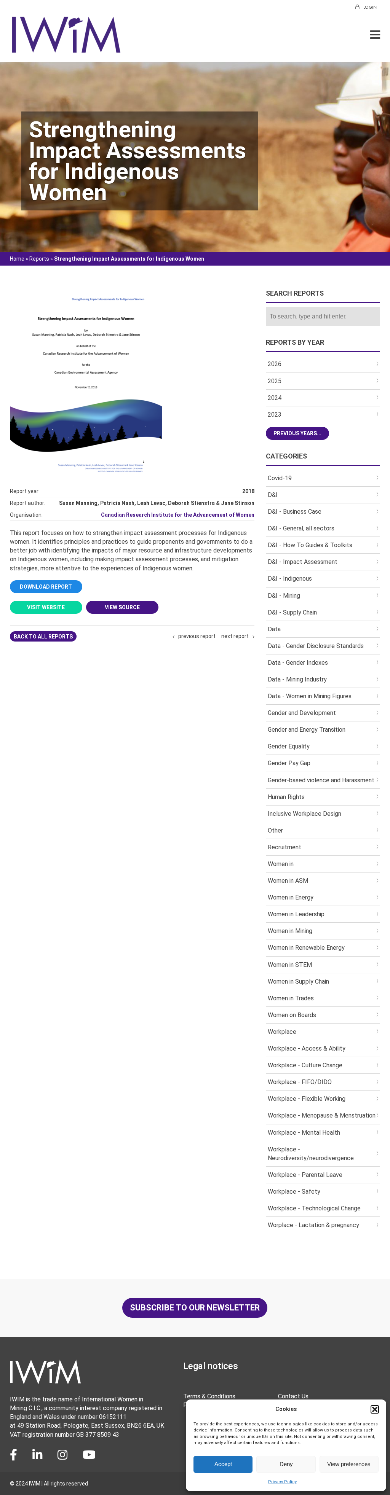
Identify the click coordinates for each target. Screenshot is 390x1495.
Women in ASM (288, 880)
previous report (197, 636)
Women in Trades (291, 998)
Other (275, 830)
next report (235, 636)
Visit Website (46, 607)
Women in (281, 864)
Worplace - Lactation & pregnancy (313, 1225)
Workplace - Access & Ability (306, 1048)
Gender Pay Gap (289, 763)
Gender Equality (289, 746)
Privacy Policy (282, 1481)
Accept (223, 1464)
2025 (274, 381)
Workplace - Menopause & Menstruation (322, 1115)
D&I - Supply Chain (292, 612)
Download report (46, 587)
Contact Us (293, 1396)
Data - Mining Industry (297, 679)
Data (274, 629)
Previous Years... (297, 433)
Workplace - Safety (294, 1191)
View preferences (349, 1464)
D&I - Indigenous (290, 578)
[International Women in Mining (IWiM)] (66, 50)
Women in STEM (290, 964)
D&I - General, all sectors (301, 528)
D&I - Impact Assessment (302, 561)
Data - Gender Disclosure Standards (316, 646)
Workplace (282, 1031)
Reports (39, 259)
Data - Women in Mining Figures (310, 696)
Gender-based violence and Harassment (321, 780)
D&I (273, 494)
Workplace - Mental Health (304, 1132)
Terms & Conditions (209, 1396)
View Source (122, 607)
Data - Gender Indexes (298, 662)
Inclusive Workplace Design (304, 813)
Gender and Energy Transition (306, 729)
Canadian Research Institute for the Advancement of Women (177, 515)
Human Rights (286, 797)
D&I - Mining (284, 595)
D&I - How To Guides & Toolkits (310, 545)
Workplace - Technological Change (314, 1208)
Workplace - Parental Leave (305, 1174)
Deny (286, 1464)
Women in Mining (290, 931)
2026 (274, 364)
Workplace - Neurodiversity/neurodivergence (311, 1154)
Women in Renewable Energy (306, 947)
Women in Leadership (296, 914)
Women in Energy (290, 897)
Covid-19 (280, 478)
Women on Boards (292, 1015)
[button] (375, 1409)
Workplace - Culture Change (305, 1065)
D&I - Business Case (294, 511)
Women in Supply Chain (298, 981)
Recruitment (284, 847)
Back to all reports (43, 637)
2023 (274, 414)
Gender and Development (302, 712)
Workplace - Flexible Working (306, 1098)
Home (17, 259)
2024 (274, 397)
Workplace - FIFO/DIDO (300, 1082)
